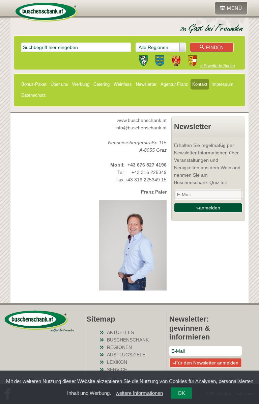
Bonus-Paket (34, 84)
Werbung (80, 84)
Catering (101, 84)
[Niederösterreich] (159, 61)
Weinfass (123, 84)
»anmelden (208, 207)
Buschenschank (128, 340)
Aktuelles (120, 332)
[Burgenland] (176, 61)
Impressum (222, 84)
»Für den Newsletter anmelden (205, 362)
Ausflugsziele (126, 354)
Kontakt (199, 84)
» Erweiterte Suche (217, 66)
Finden (215, 47)
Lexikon (117, 362)
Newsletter (146, 84)
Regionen (119, 347)
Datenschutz (33, 95)
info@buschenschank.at (141, 127)
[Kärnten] (192, 61)
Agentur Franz (174, 84)
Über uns (59, 84)
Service (117, 369)
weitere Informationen (139, 393)
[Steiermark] (143, 61)
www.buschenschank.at (142, 120)
